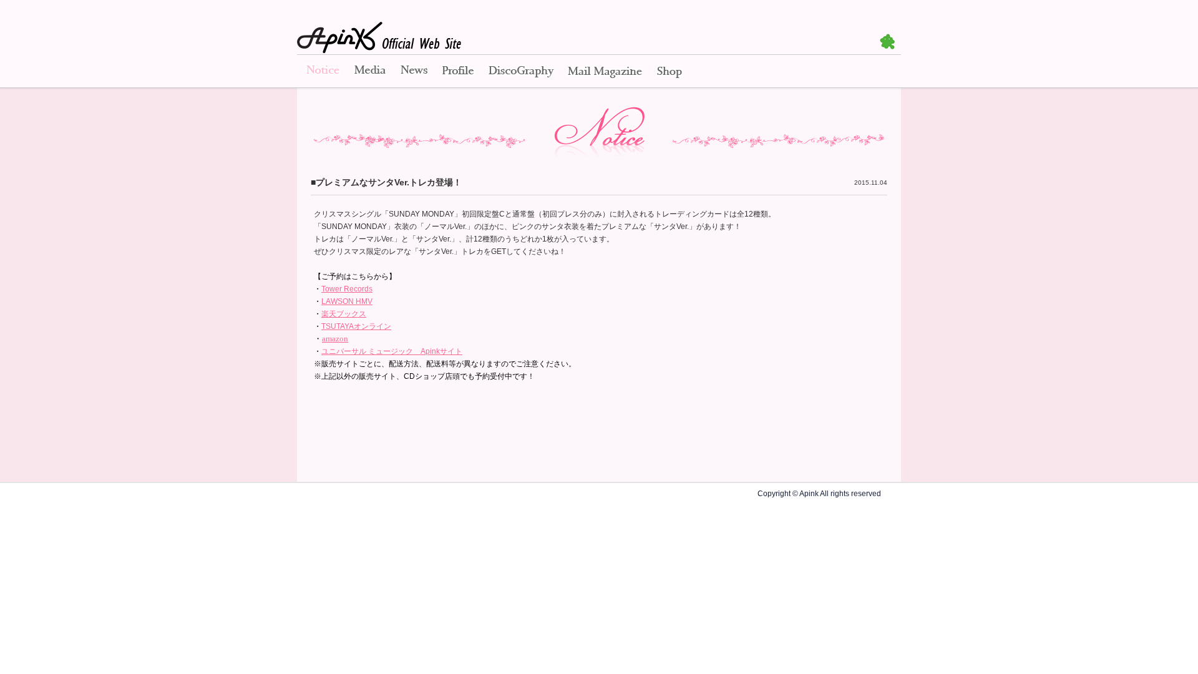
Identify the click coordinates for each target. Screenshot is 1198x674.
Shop (669, 71)
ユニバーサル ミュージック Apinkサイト (391, 351)
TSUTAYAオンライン (356, 326)
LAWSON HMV (347, 301)
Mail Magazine (605, 71)
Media (370, 71)
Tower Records (347, 289)
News (414, 71)
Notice (322, 71)
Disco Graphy (520, 71)
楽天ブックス (343, 314)
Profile (458, 71)
